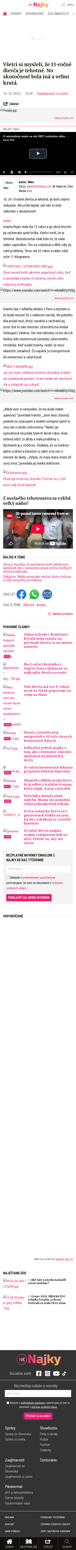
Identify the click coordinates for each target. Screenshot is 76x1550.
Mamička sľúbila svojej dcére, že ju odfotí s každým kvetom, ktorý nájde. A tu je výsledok (48, 784)
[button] (63, 4)
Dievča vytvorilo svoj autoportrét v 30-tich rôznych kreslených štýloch (48, 736)
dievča (30, 605)
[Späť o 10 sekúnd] (12, 172)
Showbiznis (34, 14)
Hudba (44, 1439)
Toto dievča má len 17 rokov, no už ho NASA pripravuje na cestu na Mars (47, 691)
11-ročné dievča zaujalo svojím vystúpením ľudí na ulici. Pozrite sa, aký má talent (45, 837)
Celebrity (45, 1450)
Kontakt (9, 1524)
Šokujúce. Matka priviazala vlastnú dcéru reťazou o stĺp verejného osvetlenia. (37, 578)
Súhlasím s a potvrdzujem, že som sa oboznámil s (39, 1405)
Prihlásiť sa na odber (38, 1416)
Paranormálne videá (17, 1503)
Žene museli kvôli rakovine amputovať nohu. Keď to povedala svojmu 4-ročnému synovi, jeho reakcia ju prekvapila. (37, 278)
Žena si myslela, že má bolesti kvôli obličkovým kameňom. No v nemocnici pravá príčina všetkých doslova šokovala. (37, 568)
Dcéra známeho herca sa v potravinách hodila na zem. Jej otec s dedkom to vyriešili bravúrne (47, 817)
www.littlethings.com (39, 186)
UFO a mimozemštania (19, 1492)
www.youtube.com (63, 117)
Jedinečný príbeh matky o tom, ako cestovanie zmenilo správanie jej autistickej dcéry (47, 754)
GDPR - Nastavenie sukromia (55, 1531)
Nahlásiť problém (62, 614)
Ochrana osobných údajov (55, 1524)
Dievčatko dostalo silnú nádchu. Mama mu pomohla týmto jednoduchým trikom (47, 800)
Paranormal (13, 1486)
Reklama (9, 1517)
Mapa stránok (12, 1531)
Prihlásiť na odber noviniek (29, 897)
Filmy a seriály (49, 1434)
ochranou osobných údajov (44, 1407)
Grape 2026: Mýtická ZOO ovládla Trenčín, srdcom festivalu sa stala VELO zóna (46, 1300)
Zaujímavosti (58, 14)
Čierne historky (14, 1498)
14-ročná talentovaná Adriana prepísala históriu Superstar (48, 769)
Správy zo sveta (15, 1439)
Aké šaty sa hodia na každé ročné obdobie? (47, 1281)
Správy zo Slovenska (18, 1434)
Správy (16, 14)
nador (7, 221)
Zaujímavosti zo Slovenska (15, 1468)
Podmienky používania (53, 1517)
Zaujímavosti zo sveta (52, 93)
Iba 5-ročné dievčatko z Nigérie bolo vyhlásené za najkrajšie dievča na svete (45, 668)
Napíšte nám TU (64, 1259)
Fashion (45, 1445)
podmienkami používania (38, 877)
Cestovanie (48, 1460)
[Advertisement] (38, 1084)
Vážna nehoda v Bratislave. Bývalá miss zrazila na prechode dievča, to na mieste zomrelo (48, 640)
